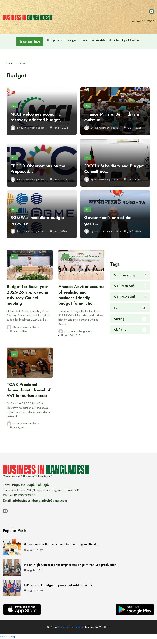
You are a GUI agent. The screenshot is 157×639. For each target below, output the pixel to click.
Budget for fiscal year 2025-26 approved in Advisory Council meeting (27, 294)
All (14, 106)
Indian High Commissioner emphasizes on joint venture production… (71, 565)
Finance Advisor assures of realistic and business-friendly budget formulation (81, 294)
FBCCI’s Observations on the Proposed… (38, 168)
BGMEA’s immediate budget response (37, 220)
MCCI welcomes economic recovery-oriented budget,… (38, 117)
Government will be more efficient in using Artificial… (61, 544)
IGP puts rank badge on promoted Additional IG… (59, 585)
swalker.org (7, 636)
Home (10, 63)
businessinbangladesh (32, 127)
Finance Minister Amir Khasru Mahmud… (111, 117)
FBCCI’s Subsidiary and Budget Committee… (114, 168)
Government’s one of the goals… (108, 220)
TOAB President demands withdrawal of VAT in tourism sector (29, 390)
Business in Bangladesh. (70, 627)
